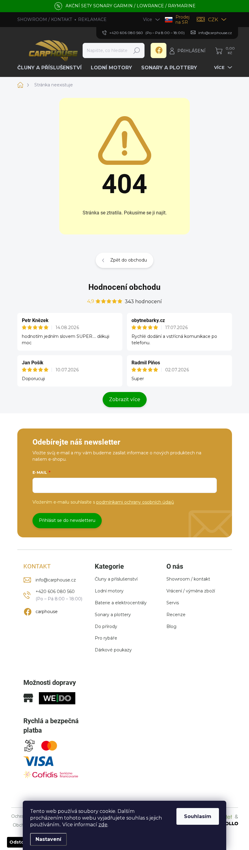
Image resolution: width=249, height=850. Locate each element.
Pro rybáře (106, 638)
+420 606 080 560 (55, 591)
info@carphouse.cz (56, 580)
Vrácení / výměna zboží (190, 591)
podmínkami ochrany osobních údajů (135, 502)
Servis (172, 602)
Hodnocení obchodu (124, 287)
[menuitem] (51, 68)
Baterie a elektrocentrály (121, 602)
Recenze (176, 614)
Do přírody (106, 626)
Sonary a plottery (113, 614)
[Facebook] (158, 50)
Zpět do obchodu (128, 260)
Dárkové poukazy (113, 650)
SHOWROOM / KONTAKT (44, 19)
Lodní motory (109, 591)
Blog (171, 626)
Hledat (136, 50)
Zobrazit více (124, 399)
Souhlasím (197, 816)
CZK (213, 20)
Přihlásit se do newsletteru (67, 520)
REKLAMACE (92, 19)
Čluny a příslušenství (116, 579)
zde (102, 824)
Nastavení (48, 839)
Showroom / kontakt (188, 579)
